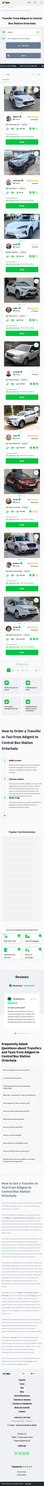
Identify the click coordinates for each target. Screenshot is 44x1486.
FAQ (22, 1388)
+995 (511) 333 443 (22, 1417)
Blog (22, 1392)
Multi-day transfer (22, 1407)
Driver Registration (22, 1396)
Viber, (22, 1421)
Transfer (10, 7)
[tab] (22, 1070)
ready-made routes (9, 1248)
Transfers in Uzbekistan (22, 1403)
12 (36, 670)
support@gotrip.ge (22, 1440)
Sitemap (28, 1484)
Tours (22, 1384)
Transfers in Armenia (22, 1400)
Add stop (25, 45)
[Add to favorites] (36, 89)
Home (3, 7)
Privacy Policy (21, 1475)
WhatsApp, (15, 1421)
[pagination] (4, 670)
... (31, 670)
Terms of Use (21, 1472)
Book (22, 142)
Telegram (29, 1421)
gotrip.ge (22, 1445)
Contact (22, 1411)
